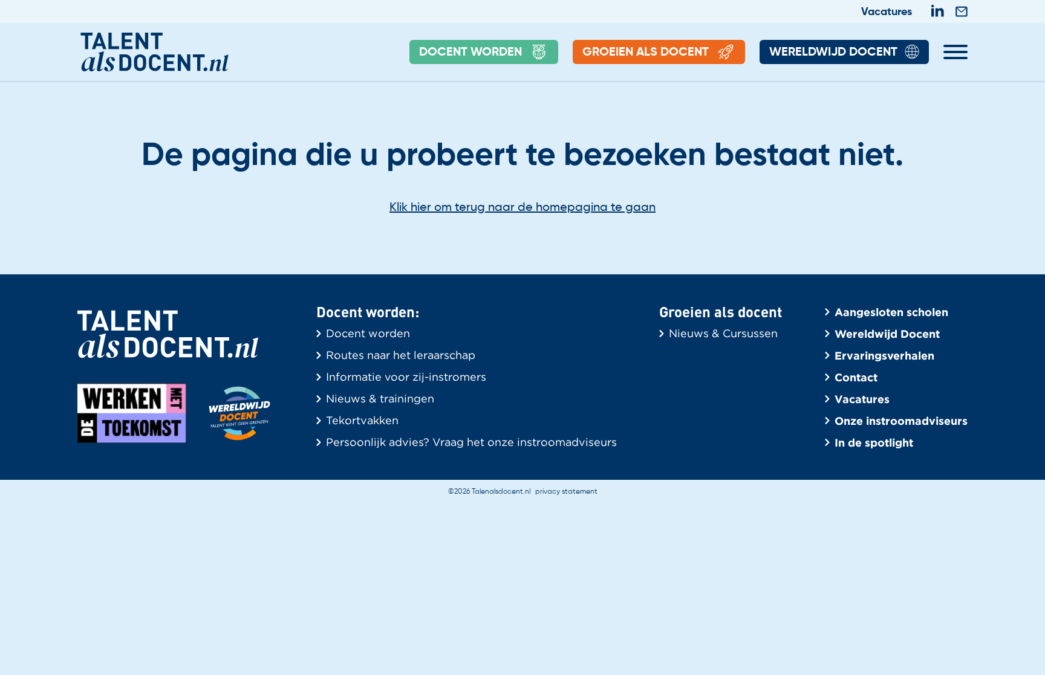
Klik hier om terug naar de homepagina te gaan (522, 208)
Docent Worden (470, 53)
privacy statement (566, 492)
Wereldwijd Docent (833, 53)
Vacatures (886, 12)
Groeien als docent (645, 53)
